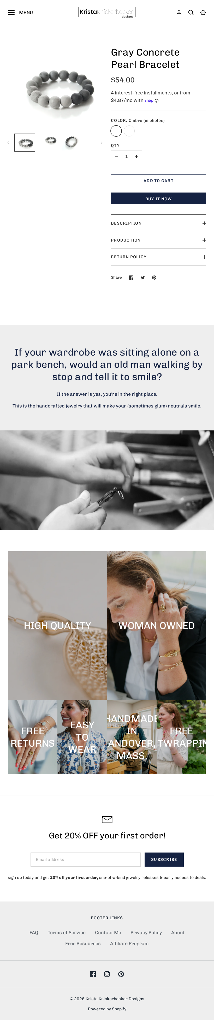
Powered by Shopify (107, 1008)
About (178, 932)
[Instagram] (107, 974)
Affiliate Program (129, 943)
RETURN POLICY (129, 256)
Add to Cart (159, 180)
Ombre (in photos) (116, 131)
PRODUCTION (126, 240)
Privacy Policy (146, 932)
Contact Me (108, 932)
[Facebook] (93, 974)
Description (126, 223)
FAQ (33, 932)
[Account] (179, 12)
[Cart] (203, 12)
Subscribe (164, 859)
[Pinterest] (121, 974)
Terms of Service (67, 932)
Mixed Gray (129, 131)
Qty (115, 145)
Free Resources (83, 943)
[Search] (191, 12)
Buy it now (158, 198)
